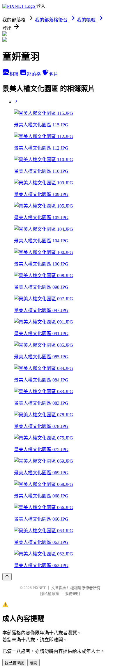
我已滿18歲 (14, 663)
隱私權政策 (49, 593)
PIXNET (39, 588)
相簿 (14, 74)
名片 (53, 74)
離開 (33, 663)
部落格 (34, 74)
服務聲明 (72, 593)
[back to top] (7, 576)
